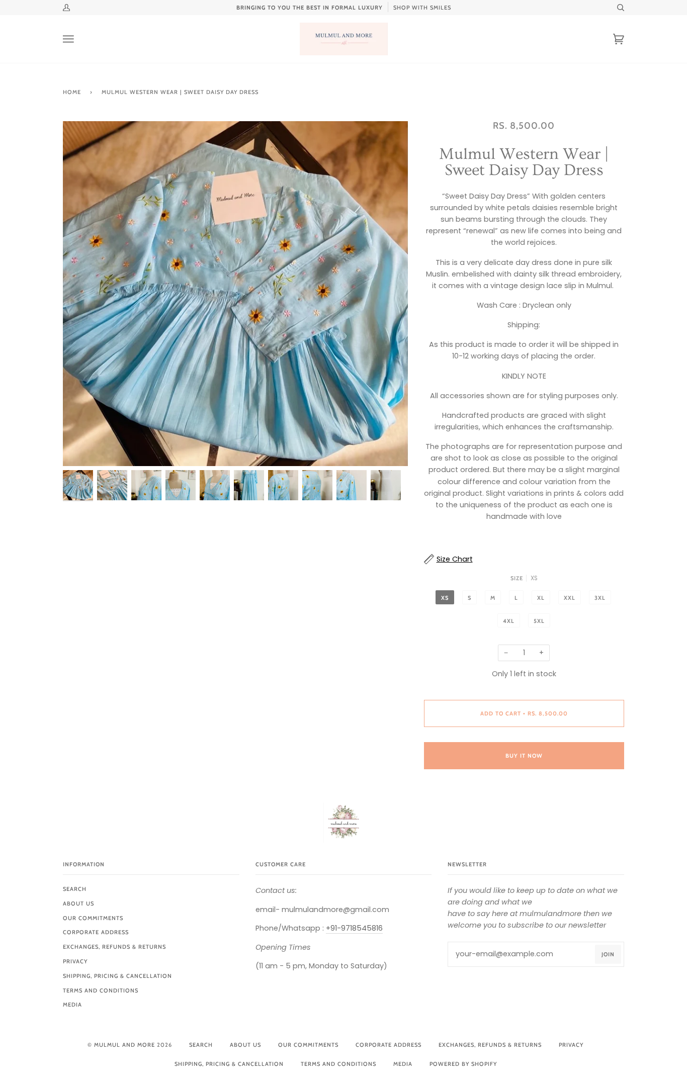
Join (608, 954)
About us (78, 903)
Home (72, 92)
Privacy (75, 961)
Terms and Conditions (100, 990)
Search (75, 888)
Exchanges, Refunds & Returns (114, 946)
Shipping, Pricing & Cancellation (117, 975)
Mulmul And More (124, 1044)
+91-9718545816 (354, 928)
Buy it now (524, 755)
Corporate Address (96, 932)
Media (72, 1004)
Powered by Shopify (463, 1063)
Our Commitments (93, 918)
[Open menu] (78, 39)
